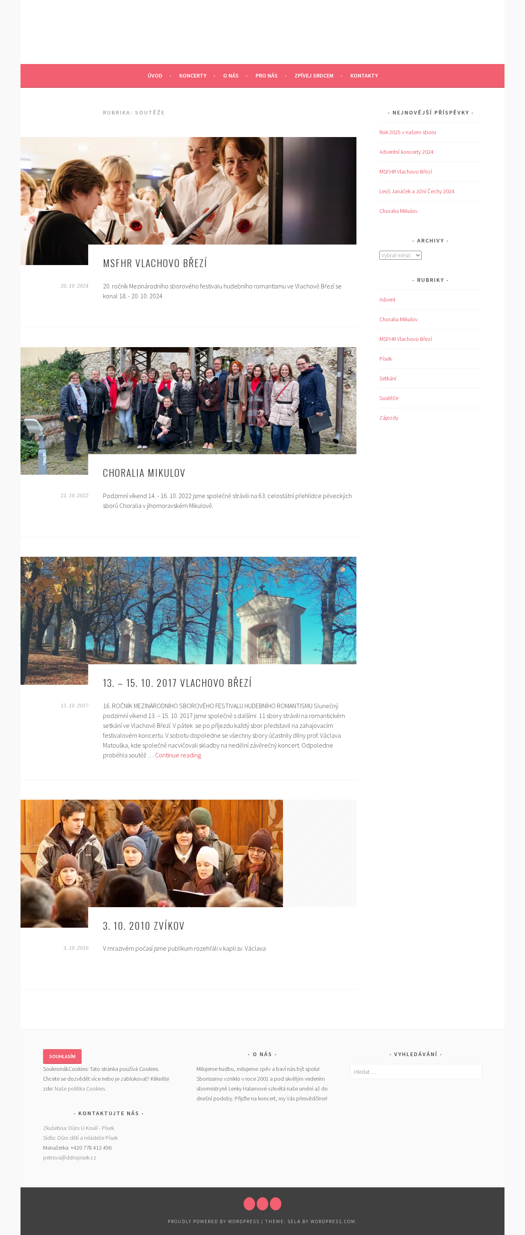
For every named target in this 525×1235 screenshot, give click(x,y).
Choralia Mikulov (144, 472)
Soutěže (388, 398)
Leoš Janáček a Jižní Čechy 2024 (416, 191)
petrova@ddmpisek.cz (69, 1157)
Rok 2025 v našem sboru (407, 132)
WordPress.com (333, 1221)
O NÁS (231, 75)
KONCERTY (192, 75)
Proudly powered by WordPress (214, 1221)
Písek (385, 358)
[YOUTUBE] (262, 1203)
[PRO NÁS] (275, 1203)
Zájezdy (388, 417)
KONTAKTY (364, 75)
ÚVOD (155, 75)
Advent (387, 299)
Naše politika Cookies (80, 1088)
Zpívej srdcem (313, 75)
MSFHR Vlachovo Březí (155, 262)
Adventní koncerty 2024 (406, 152)
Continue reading (178, 755)
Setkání (387, 378)
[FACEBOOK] (249, 1203)
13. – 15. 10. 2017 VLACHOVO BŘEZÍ (177, 682)
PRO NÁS (267, 75)
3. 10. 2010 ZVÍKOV (144, 925)
